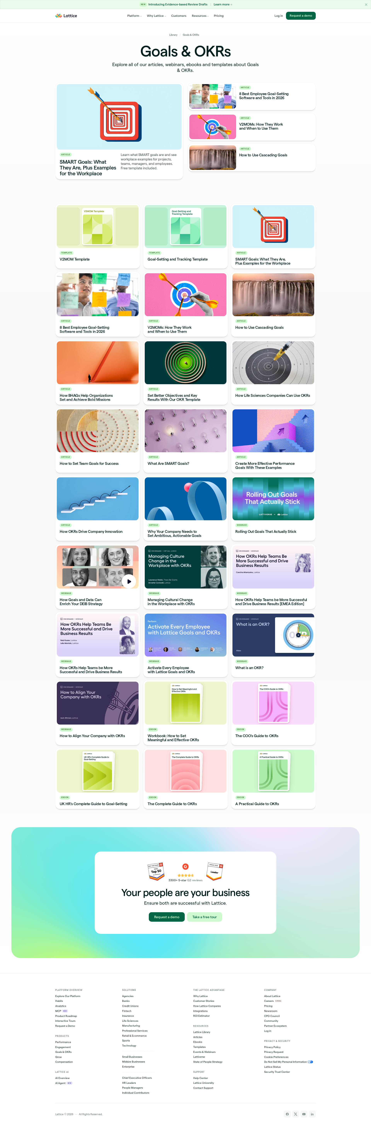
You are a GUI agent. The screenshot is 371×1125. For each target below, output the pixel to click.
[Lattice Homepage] (66, 16)
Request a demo (301, 15)
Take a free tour (204, 917)
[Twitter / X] (295, 1114)
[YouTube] (303, 1114)
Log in (279, 15)
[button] (366, 4)
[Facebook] (287, 1114)
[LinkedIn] (312, 1114)
